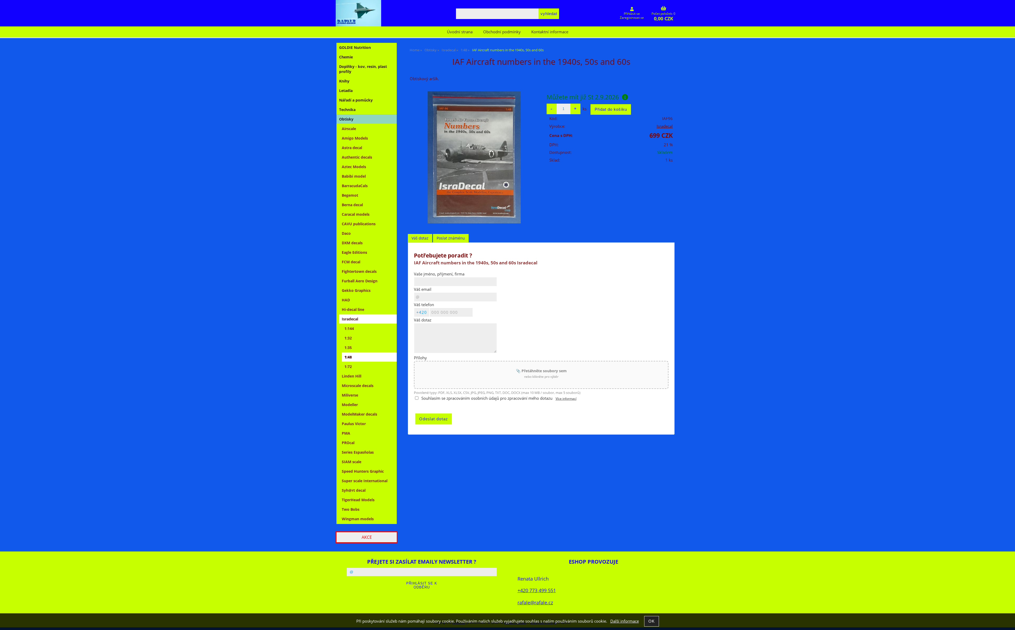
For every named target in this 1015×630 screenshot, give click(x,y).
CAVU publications (359, 223)
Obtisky (346, 119)
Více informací (566, 398)
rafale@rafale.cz (535, 602)
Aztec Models (354, 166)
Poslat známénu (451, 238)
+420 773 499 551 (537, 590)
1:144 (349, 328)
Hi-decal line (353, 309)
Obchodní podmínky (502, 32)
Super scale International (364, 480)
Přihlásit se (632, 13)
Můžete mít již (583, 97)
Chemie (346, 56)
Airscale (349, 128)
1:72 (348, 366)
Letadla (346, 90)
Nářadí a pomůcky (356, 100)
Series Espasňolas (358, 452)
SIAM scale (351, 461)
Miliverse (350, 395)
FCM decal (351, 261)
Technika (347, 109)
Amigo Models (355, 138)
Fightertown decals (359, 271)
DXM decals (352, 242)
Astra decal (352, 147)
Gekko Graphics (356, 290)
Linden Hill (351, 376)
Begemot (350, 195)
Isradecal (665, 126)
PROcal (348, 442)
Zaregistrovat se (632, 17)
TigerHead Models (358, 499)
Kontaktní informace (549, 32)
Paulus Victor (354, 423)
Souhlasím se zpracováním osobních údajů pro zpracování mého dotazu (486, 398)
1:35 (348, 347)
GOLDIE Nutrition (355, 47)
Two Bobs (350, 509)
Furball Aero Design (359, 280)
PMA (346, 433)
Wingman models (358, 518)
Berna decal (352, 204)
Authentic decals (357, 157)
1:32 (348, 338)
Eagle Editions (354, 252)
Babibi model (354, 176)
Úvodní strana (460, 32)
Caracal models (356, 214)
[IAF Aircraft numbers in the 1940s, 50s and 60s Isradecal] (474, 157)
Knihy (344, 81)
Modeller (350, 404)
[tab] (420, 238)
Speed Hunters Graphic (363, 471)
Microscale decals (357, 385)
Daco (346, 233)
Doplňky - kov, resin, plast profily (363, 69)
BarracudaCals (355, 185)
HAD (346, 299)
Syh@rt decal (354, 490)
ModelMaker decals (359, 414)
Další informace (624, 621)
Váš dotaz (420, 238)
